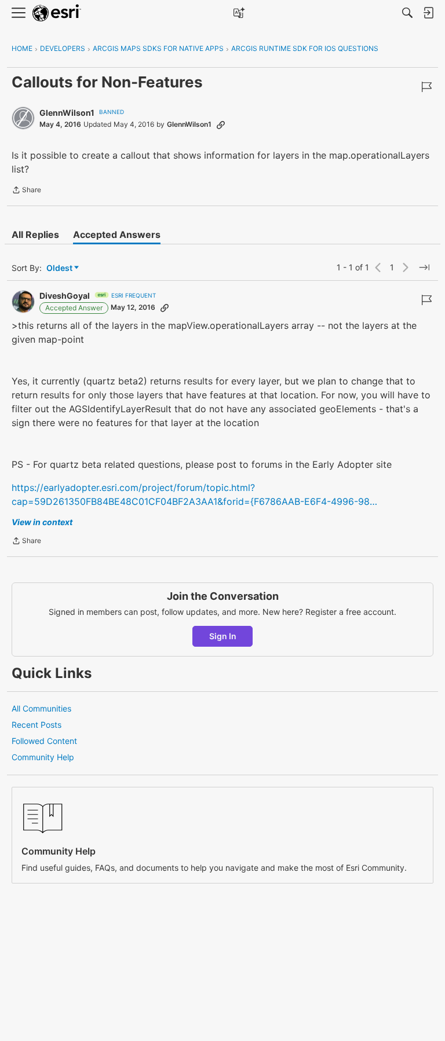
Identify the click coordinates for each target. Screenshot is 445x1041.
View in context (42, 522)
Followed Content (44, 741)
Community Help (43, 757)
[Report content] (426, 86)
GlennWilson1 (66, 113)
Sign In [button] (222, 636)
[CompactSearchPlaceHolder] (407, 12)
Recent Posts (36, 725)
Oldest (60, 268)
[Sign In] (428, 12)
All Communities (41, 708)
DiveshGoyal (64, 295)
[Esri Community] (56, 13)
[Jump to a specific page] (424, 267)
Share (26, 191)
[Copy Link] (221, 124)
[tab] (35, 234)
